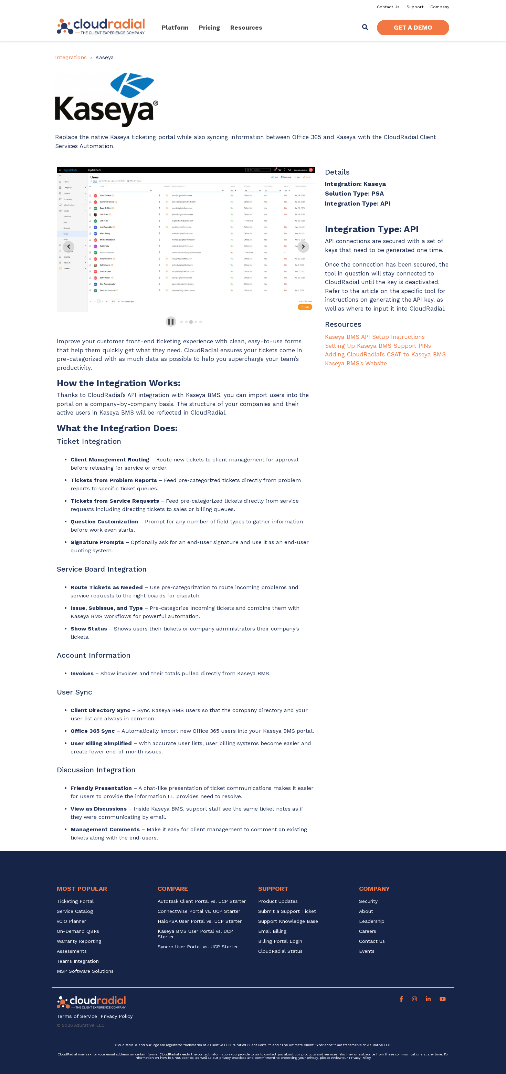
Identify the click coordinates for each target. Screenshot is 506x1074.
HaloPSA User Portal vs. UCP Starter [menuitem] (200, 921)
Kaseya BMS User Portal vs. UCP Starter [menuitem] (196, 934)
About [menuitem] (366, 911)
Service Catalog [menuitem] (76, 911)
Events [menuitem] (367, 951)
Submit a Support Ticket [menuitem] (287, 911)
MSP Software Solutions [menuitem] (85, 971)
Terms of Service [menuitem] (77, 1016)
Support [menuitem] (415, 6)
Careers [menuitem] (367, 931)
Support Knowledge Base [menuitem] (288, 921)
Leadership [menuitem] (371, 921)
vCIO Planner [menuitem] (71, 921)
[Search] (365, 27)
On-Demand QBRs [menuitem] (78, 931)
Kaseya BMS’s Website (356, 363)
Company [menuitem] (439, 6)
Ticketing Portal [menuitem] (75, 901)
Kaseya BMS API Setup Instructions (375, 336)
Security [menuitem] (368, 901)
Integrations (71, 57)
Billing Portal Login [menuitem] (280, 941)
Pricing (209, 27)
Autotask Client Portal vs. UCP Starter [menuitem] (202, 901)
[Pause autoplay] (171, 321)
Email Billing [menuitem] (272, 931)
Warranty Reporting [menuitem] (79, 941)
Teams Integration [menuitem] (78, 961)
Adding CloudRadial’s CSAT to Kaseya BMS (385, 354)
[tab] (181, 322)
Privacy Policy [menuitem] (117, 1016)
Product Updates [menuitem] (278, 901)
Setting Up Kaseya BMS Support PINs (378, 345)
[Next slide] (303, 247)
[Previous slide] (68, 247)
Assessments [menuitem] (72, 951)
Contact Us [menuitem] (388, 6)
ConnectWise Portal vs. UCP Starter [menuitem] (199, 911)
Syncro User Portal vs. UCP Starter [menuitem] (198, 946)
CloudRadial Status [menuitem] (280, 951)
